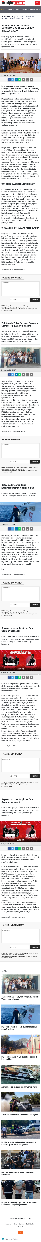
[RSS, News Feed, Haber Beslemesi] (20, 1232)
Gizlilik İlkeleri (30, 1224)
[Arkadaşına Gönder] (23, 79)
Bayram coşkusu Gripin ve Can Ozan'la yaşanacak (24, 9)
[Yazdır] (27, 79)
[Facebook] (9, 79)
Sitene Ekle (20, 1226)
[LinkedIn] (16, 79)
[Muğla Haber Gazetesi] (13, 3)
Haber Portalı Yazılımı (11, 1239)
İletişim (21, 1224)
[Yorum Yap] (31, 79)
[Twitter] (12, 79)
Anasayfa (8, 1224)
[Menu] (37, 3)
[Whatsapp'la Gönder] (19, 79)
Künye (15, 1224)
